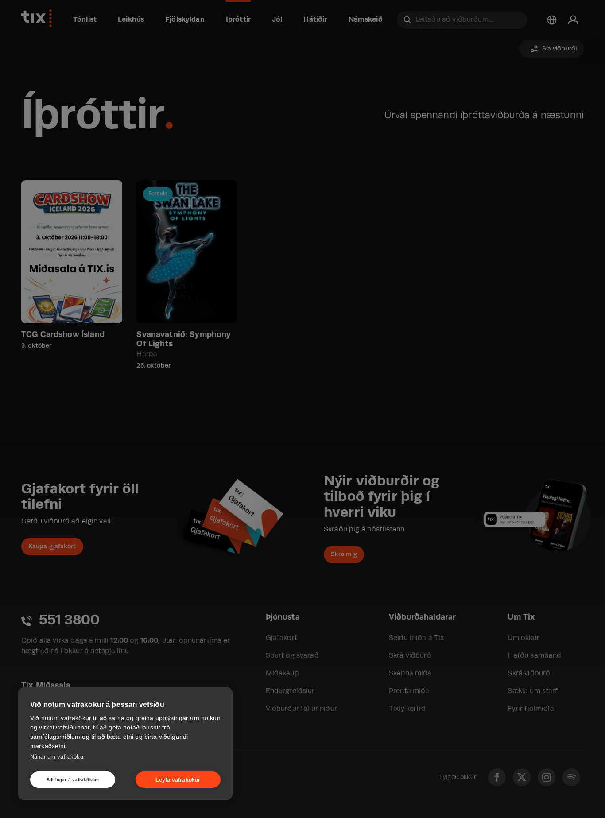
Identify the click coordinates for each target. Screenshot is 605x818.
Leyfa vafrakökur (177, 780)
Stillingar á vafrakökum (73, 779)
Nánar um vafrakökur (57, 756)
